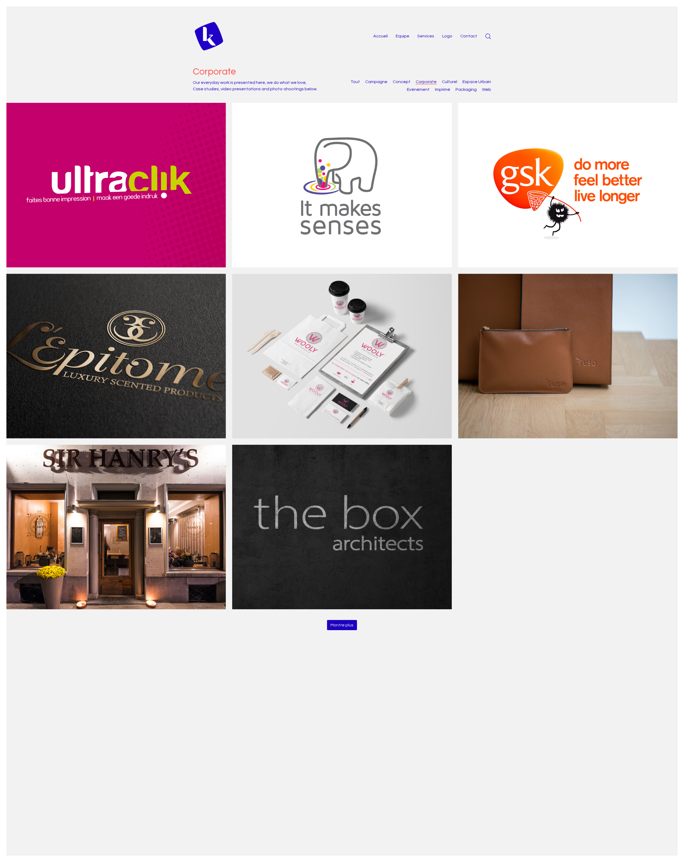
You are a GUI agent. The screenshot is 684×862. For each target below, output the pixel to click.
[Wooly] (342, 356)
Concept (401, 82)
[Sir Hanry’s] (116, 527)
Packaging (466, 89)
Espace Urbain (477, 82)
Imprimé (442, 89)
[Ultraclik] (116, 185)
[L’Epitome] (116, 356)
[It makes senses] (342, 185)
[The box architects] (342, 527)
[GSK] (568, 185)
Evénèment (418, 89)
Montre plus (342, 625)
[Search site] (488, 36)
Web (486, 89)
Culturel (449, 82)
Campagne (376, 82)
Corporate (426, 82)
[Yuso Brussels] (568, 356)
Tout (355, 82)
